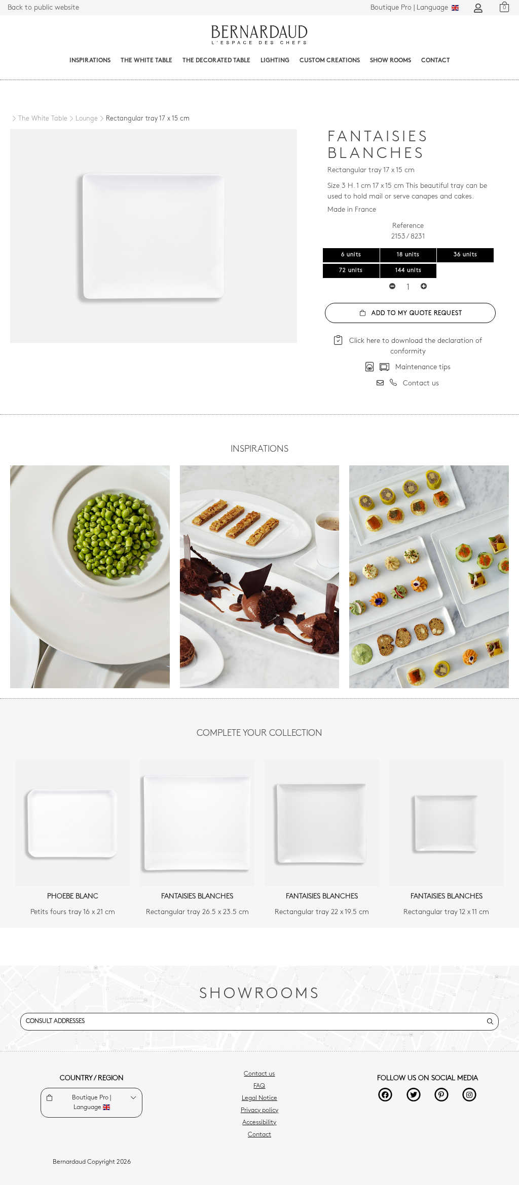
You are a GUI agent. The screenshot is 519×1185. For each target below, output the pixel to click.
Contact (435, 61)
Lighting (275, 61)
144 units (408, 270)
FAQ (259, 1086)
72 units (351, 270)
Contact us (259, 1074)
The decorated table (216, 61)
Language (410, 8)
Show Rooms (390, 61)
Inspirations (89, 61)
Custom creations (330, 61)
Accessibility (259, 1123)
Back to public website (43, 8)
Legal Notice (259, 1098)
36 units (465, 255)
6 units (351, 255)
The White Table (146, 61)
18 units (408, 255)
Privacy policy (259, 1111)
